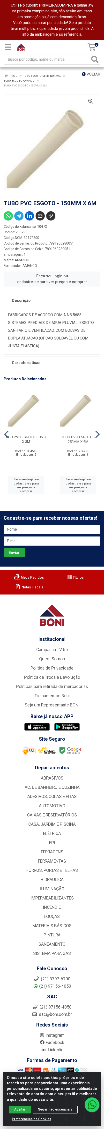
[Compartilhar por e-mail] (40, 216)
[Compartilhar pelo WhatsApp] (8, 216)
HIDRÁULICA (52, 879)
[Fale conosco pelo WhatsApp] (92, 1104)
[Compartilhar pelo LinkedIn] (29, 216)
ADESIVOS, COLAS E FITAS (52, 796)
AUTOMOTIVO (52, 805)
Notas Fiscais (32, 587)
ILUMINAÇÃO (52, 888)
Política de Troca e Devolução (52, 677)
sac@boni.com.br (55, 1014)
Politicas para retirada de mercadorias (52, 686)
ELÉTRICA (52, 833)
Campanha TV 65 (52, 649)
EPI (52, 842)
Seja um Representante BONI (52, 705)
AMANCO (22, 260)
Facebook (55, 1042)
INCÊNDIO (52, 907)
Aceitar (20, 1109)
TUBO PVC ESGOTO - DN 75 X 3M (26, 439)
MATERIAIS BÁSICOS (52, 925)
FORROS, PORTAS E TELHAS (52, 870)
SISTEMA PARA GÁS (52, 953)
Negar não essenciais (55, 1109)
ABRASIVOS (52, 778)
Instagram (55, 1035)
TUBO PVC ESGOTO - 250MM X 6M (78, 439)
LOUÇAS (52, 916)
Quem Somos (52, 658)
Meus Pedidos (32, 577)
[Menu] (8, 47)
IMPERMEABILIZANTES (52, 898)
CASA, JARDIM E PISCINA (52, 824)
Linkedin (55, 1049)
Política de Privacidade (52, 668)
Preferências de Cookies (31, 1119)
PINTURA (52, 935)
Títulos (78, 577)
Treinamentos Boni (52, 695)
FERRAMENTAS (52, 861)
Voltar (93, 74)
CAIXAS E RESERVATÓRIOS (52, 815)
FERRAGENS (52, 851)
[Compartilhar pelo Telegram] (18, 216)
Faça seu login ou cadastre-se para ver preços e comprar (52, 279)
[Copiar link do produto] (50, 216)
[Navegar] (6, 434)
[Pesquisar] (95, 59)
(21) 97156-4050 (55, 986)
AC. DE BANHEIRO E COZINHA (52, 787)
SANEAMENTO (52, 944)
